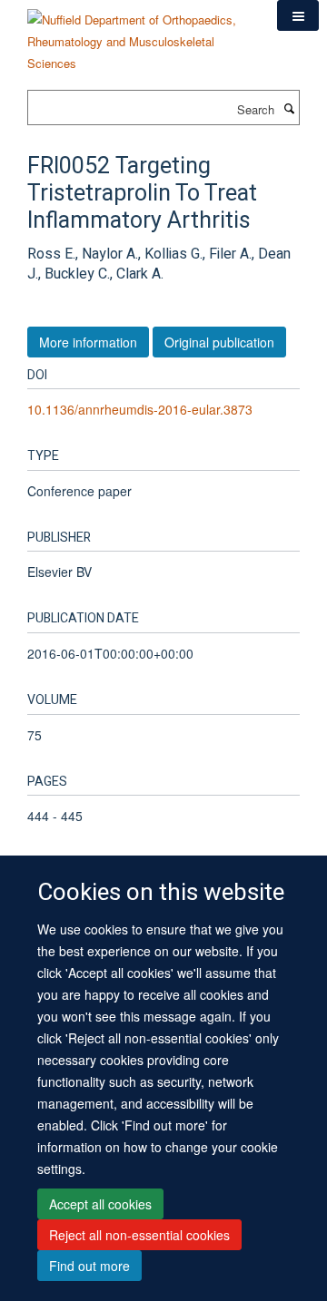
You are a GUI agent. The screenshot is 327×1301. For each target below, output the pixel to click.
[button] (298, 15)
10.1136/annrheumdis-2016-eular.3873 (140, 409)
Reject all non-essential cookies (139, 1235)
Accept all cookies (100, 1204)
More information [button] (88, 342)
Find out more (89, 1266)
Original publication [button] (219, 342)
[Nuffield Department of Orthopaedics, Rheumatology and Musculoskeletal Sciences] (138, 35)
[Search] (289, 108)
